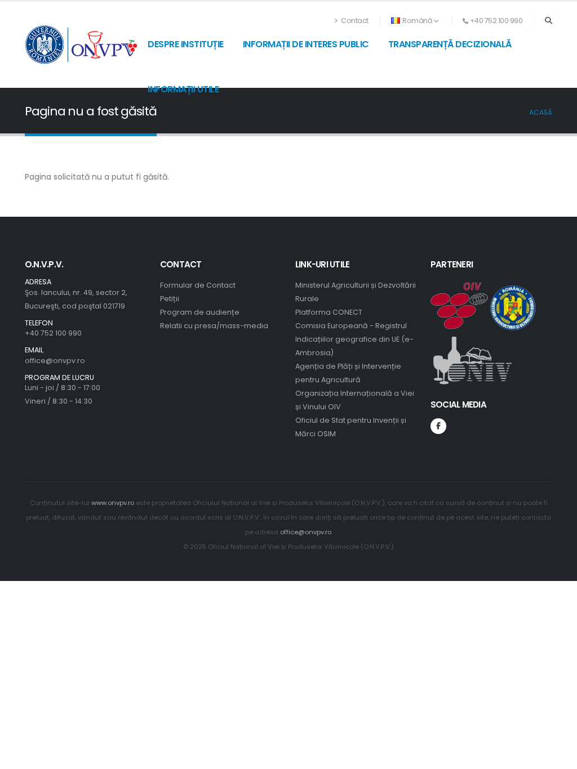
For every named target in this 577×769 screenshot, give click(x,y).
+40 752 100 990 (53, 333)
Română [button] (417, 20)
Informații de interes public (306, 44)
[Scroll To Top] (557, 756)
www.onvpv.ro (112, 502)
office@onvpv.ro (55, 360)
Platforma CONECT (328, 312)
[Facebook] (438, 426)
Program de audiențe (199, 312)
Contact (354, 20)
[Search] (548, 21)
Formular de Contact (198, 285)
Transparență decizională (450, 44)
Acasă (540, 112)
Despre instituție (186, 44)
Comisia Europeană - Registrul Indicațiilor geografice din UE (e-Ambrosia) (354, 339)
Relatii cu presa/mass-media (214, 325)
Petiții (169, 298)
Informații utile (183, 89)
